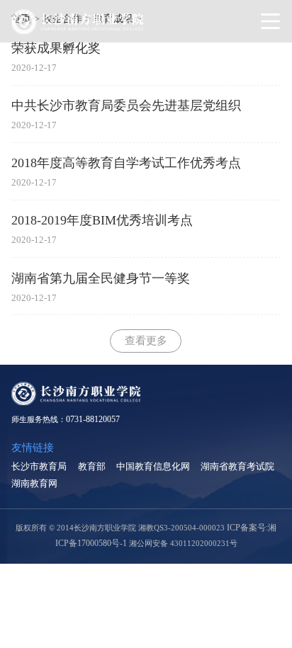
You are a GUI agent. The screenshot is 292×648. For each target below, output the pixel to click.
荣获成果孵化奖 (56, 48)
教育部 (92, 466)
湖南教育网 (34, 483)
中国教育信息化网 (153, 466)
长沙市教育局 (39, 466)
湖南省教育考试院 (237, 466)
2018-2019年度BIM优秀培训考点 (102, 220)
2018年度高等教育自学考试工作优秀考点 (126, 163)
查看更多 (146, 340)
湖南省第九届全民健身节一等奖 (100, 278)
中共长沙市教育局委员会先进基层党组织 (126, 105)
